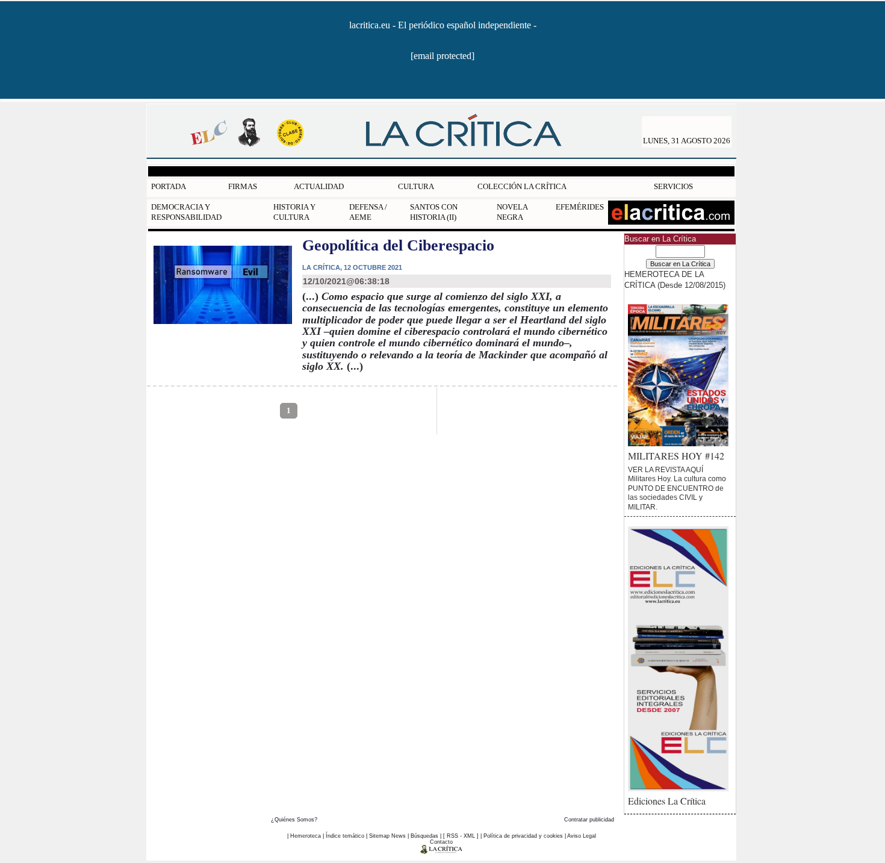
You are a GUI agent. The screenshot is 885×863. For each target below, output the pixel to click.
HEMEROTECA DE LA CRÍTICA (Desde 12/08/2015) (674, 279)
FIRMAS (242, 186)
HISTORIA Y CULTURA (294, 212)
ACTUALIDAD (319, 186)
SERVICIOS (673, 186)
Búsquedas (424, 836)
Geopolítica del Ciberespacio (398, 245)
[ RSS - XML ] (461, 836)
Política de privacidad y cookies (523, 836)
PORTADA (168, 186)
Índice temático (345, 836)
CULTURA (416, 186)
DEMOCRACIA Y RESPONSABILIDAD (186, 212)
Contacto (441, 842)
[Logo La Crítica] (441, 852)
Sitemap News (387, 836)
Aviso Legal (581, 836)
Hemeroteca (305, 836)
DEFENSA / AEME (368, 212)
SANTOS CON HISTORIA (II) (434, 212)
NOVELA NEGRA (512, 212)
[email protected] (442, 56)
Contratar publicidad (589, 820)
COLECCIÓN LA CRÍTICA (522, 186)
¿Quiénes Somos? (294, 820)
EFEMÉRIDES (580, 206)
